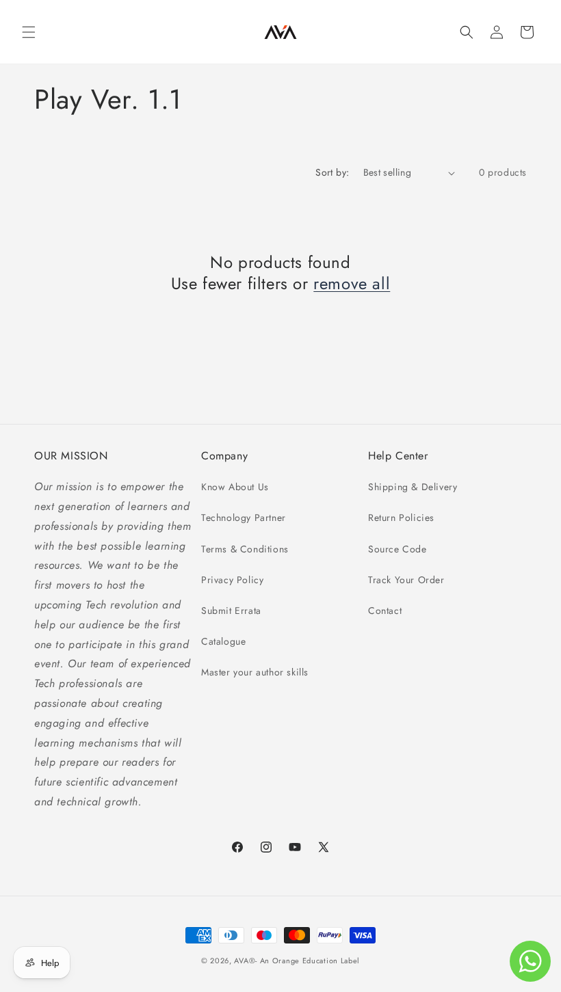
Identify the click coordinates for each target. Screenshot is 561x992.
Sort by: (332, 172)
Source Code (397, 549)
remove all (351, 283)
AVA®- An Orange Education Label (297, 960)
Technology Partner (243, 517)
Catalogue (223, 641)
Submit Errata (231, 610)
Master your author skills (255, 672)
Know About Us (235, 487)
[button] (29, 32)
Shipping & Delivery (412, 487)
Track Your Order (406, 580)
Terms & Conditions (245, 549)
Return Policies (401, 517)
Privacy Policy (232, 580)
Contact (385, 610)
